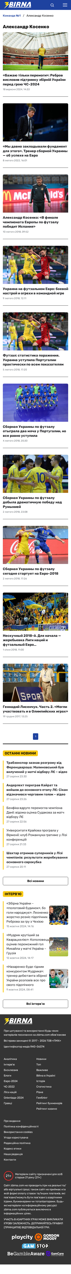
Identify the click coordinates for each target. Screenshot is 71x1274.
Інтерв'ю (9, 1064)
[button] (52, 5)
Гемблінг (42, 1097)
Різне (39, 1092)
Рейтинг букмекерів (49, 1103)
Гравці (8, 1103)
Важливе (42, 1070)
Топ (38, 1064)
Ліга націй (10, 1092)
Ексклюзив (11, 1070)
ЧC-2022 (9, 1086)
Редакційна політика (17, 1143)
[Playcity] (22, 1237)
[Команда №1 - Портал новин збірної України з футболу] (15, 5)
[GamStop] (35, 1246)
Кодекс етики (12, 1148)
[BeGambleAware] (25, 1254)
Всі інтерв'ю (35, 1004)
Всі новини (35, 881)
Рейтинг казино (46, 1108)
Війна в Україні (45, 1075)
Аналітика (10, 1059)
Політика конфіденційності (21, 1126)
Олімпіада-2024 (14, 1097)
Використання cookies (18, 1132)
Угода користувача (16, 1137)
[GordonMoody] (47, 1237)
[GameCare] (55, 1254)
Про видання (12, 1121)
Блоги (7, 1075)
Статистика (43, 1086)
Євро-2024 (11, 1081)
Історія (40, 1081)
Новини (41, 1059)
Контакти (10, 1159)
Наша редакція (13, 1154)
